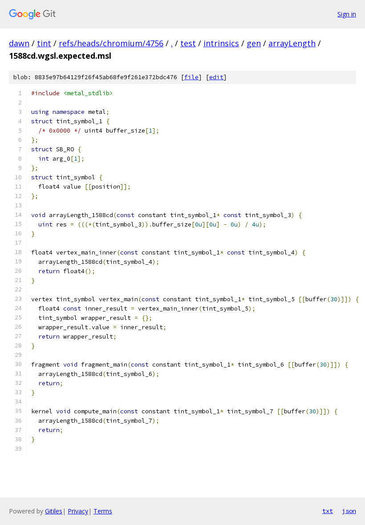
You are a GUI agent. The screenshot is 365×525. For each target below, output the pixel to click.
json (349, 511)
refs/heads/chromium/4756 (111, 43)
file (191, 77)
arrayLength (292, 43)
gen (254, 43)
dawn (19, 43)
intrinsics (221, 43)
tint (44, 43)
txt (327, 511)
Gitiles (53, 511)
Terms (102, 511)
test (188, 43)
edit (216, 77)
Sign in (346, 14)
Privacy (78, 511)
